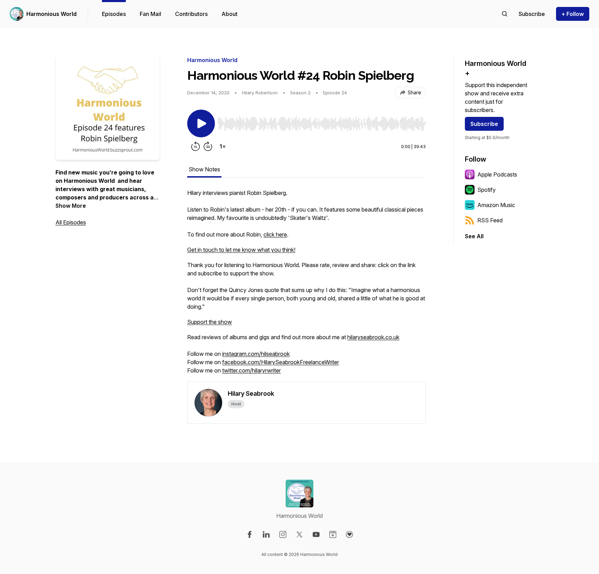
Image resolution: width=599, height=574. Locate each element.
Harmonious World (51, 13)
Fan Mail (150, 13)
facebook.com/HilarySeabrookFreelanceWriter (280, 362)
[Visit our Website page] (332, 534)
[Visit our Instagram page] (282, 534)
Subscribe (484, 123)
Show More (70, 205)
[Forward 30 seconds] (208, 146)
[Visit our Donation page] (349, 534)
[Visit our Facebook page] (249, 534)
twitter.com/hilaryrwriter (251, 370)
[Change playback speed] (222, 146)
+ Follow (573, 13)
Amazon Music (496, 205)
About (229, 13)
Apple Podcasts (497, 174)
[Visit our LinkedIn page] (266, 534)
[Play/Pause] (201, 123)
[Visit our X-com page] (299, 534)
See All (474, 236)
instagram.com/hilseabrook (256, 353)
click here (275, 234)
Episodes (114, 13)
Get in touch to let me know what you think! (241, 249)
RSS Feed (490, 220)
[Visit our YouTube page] (316, 534)
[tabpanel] (306, 285)
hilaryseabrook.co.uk (373, 337)
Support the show (209, 321)
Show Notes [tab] (204, 169)
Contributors (191, 13)
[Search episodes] (504, 14)
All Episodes (70, 222)
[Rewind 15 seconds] (195, 146)
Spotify (486, 189)
